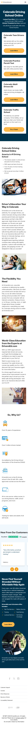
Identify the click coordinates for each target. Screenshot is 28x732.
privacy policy (20, 718)
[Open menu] (25, 2)
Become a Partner (5, 697)
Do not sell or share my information (14, 721)
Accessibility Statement (7, 700)
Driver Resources (5, 694)
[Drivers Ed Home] (6, 2)
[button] (11, 569)
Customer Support (5, 687)
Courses (3, 690)
